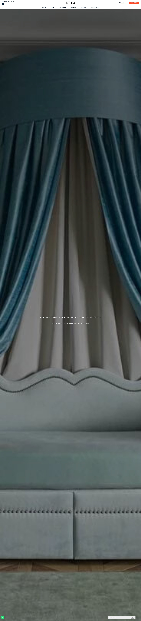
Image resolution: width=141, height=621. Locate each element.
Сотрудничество (95, 7)
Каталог (44, 7)
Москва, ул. (5, 1)
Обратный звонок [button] (123, 2)
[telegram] (3, 4)
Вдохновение (63, 7)
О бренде (83, 7)
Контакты (73, 7)
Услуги (52, 7)
